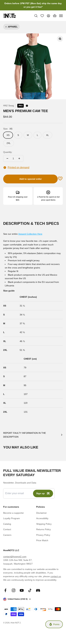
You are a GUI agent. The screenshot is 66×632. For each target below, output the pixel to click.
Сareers (7, 535)
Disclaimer (41, 513)
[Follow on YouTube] (22, 590)
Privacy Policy (43, 535)
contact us (55, 576)
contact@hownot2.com (14, 556)
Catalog (7, 524)
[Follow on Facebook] (5, 590)
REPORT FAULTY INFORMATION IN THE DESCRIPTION (24, 435)
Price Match (42, 540)
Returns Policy (43, 529)
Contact (7, 529)
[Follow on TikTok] (30, 590)
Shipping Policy (44, 524)
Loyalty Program (11, 518)
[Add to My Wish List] (60, 179)
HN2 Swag (8, 105)
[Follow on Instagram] (13, 590)
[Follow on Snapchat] (38, 590)
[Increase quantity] (19, 158)
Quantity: (7, 152)
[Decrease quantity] (7, 158)
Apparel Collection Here (30, 234)
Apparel (13, 27)
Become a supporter (13, 513)
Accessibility (42, 518)
